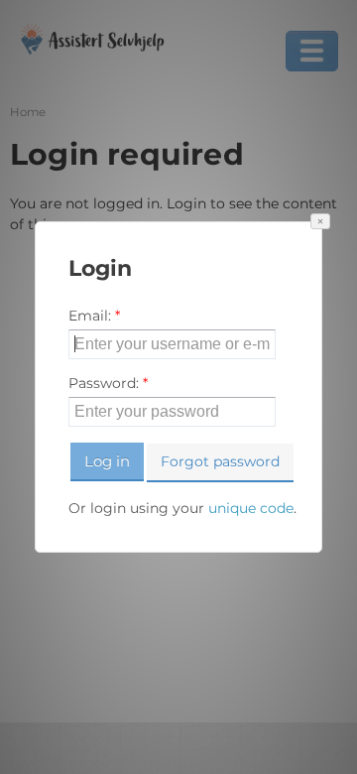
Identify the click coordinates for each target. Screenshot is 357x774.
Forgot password (220, 461)
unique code (251, 508)
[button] (320, 221)
